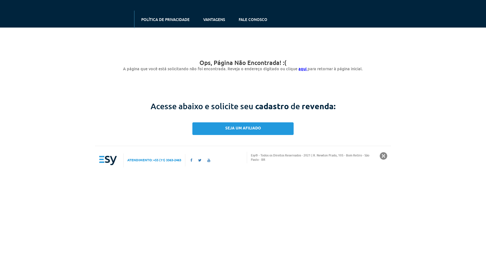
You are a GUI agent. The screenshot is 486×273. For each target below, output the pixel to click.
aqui (303, 68)
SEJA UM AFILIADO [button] (243, 128)
